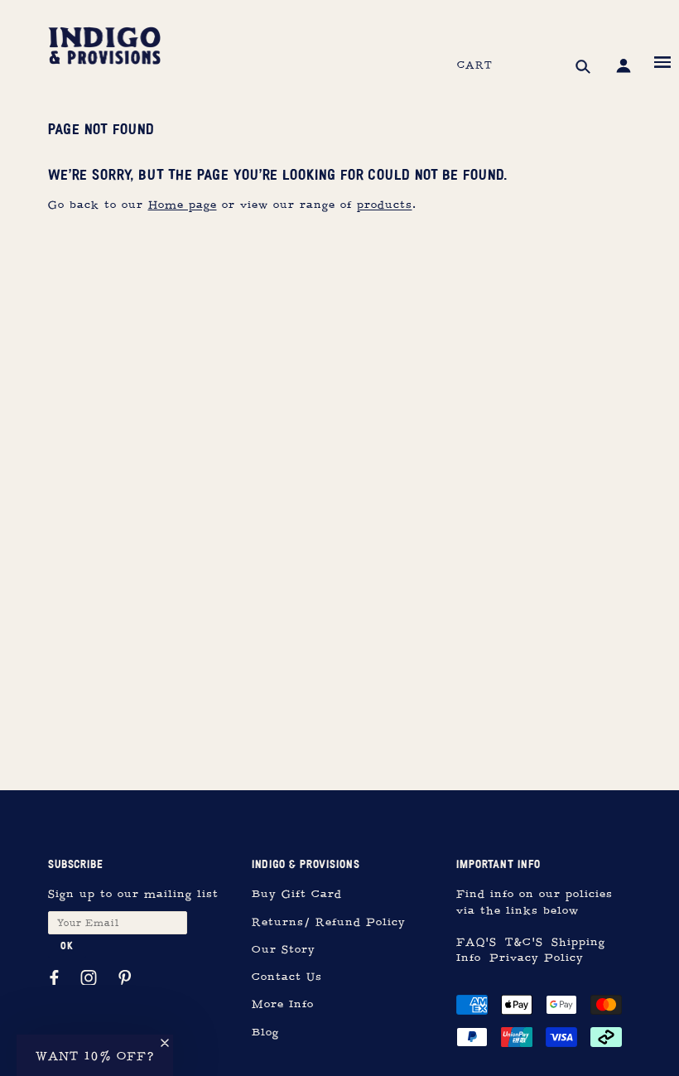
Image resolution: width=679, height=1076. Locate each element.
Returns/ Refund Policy (329, 922)
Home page (182, 205)
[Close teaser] (165, 1043)
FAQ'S (476, 942)
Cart (475, 65)
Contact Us (287, 977)
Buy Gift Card (297, 894)
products (384, 205)
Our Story (283, 950)
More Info (283, 1004)
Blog (265, 1032)
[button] (95, 1055)
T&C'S (524, 942)
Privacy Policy (536, 958)
